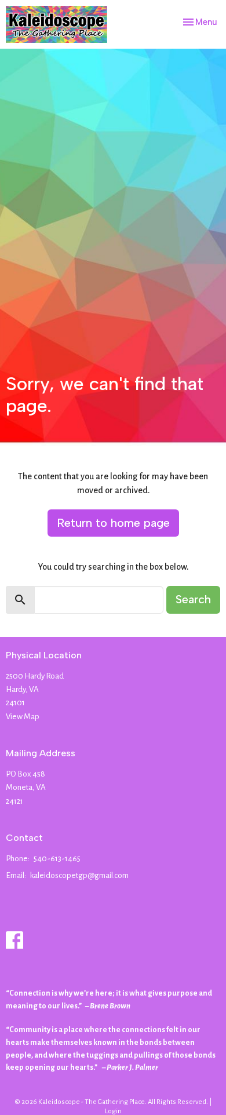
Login (113, 1111)
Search (193, 599)
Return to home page (113, 523)
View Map (22, 716)
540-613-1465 (57, 858)
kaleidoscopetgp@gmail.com (79, 875)
